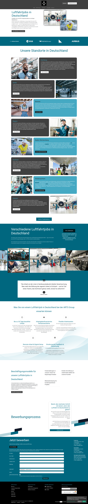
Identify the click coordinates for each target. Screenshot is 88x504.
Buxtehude (37, 182)
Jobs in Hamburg (45, 72)
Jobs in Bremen (39, 112)
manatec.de (31, 501)
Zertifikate (13, 489)
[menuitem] (34, 8)
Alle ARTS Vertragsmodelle (17, 392)
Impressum (13, 494)
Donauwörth (15, 124)
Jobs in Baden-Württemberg (41, 151)
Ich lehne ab (80, 501)
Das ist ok (84, 501)
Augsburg (42, 124)
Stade (47, 183)
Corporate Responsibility (15, 488)
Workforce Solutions (31, 489)
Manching (30, 124)
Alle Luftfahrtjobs (69, 230)
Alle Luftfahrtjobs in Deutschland (18, 31)
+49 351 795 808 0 (49, 488)
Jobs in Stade (16, 93)
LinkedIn (47, 489)
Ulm (71, 142)
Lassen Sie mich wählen (71, 501)
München (19, 125)
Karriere (12, 491)
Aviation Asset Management (33, 488)
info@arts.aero (48, 486)
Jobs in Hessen (16, 209)
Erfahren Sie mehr (60, 430)
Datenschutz (13, 496)
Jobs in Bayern (16, 131)
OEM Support (30, 486)
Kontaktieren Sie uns (72, 3)
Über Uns (12, 486)
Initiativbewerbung (71, 236)
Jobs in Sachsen (17, 170)
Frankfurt (32, 202)
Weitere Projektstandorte (44, 219)
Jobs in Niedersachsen (40, 190)
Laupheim (47, 144)
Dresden (40, 161)
